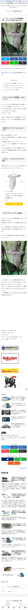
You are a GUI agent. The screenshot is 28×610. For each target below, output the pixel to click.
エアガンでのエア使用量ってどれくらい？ (14, 83)
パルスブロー (18, 437)
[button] (25, 313)
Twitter (20, 603)
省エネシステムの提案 (11, 72)
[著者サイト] (7, 459)
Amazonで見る (14, 203)
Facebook (7, 603)
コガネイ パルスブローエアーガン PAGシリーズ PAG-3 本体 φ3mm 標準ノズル (13, 196)
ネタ (12, 437)
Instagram (7, 605)
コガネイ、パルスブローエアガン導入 (13, 87)
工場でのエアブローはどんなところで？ (14, 85)
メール (20, 605)
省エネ (4, 432)
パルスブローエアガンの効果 (11, 89)
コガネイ (16, 435)
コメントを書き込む (14, 586)
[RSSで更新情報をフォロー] (14, 463)
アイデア (4, 435)
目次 (12, 80)
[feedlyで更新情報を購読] (20, 459)
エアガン (10, 435)
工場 (24, 437)
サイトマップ (4, 334)
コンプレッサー (6, 437)
